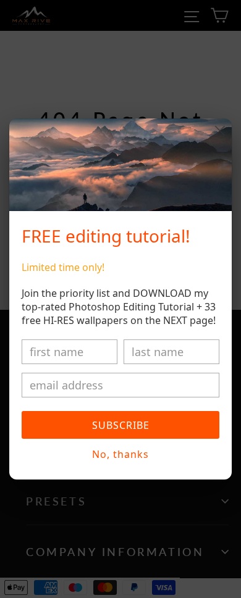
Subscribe (121, 425)
